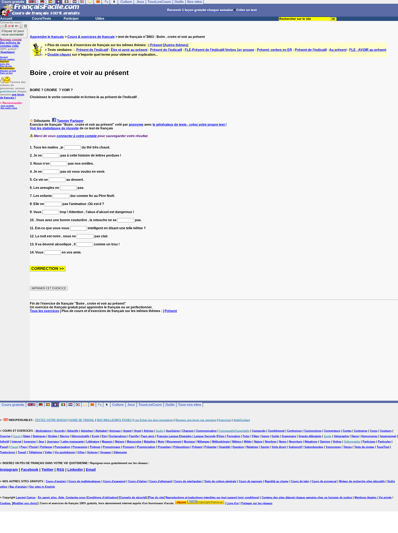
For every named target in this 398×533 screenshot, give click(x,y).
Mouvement (173, 441)
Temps (347, 447)
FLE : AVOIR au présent (367, 50)
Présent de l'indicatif (92, 50)
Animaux (115, 430)
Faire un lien (6, 73)
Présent (156, 45)
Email (91, 470)
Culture (118, 404)
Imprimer (4, 61)
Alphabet (101, 430)
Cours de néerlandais (188, 481)
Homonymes (369, 436)
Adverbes (87, 430)
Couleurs (386, 430)
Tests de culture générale (220, 481)
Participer (71, 18)
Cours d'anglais (56, 481)
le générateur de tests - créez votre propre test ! (190, 124)
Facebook (29, 470)
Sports (265, 447)
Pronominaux (111, 447)
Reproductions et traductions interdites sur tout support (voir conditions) (212, 497)
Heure (355, 436)
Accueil (6, 18)
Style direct (279, 447)
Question (238, 447)
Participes (369, 441)
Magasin (107, 441)
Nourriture (295, 441)
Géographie (341, 436)
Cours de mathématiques (84, 481)
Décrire (64, 436)
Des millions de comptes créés (11, 42)
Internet (16, 441)
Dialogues (39, 436)
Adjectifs (72, 430)
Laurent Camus (25, 497)
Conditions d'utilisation (102, 497)
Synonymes (333, 447)
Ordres (337, 441)
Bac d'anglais (18, 486)
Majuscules (134, 441)
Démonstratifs (80, 436)
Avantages (7, 52)
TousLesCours (150, 404)
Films (220, 436)
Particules (384, 441)
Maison (119, 441)
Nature (258, 441)
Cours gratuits (13, 404)
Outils (170, 404)
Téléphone (35, 452)
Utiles (99, 18)
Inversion (30, 441)
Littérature (92, 441)
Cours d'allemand (160, 481)
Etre (104, 436)
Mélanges (203, 441)
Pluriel (33, 447)
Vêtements (120, 452)
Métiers (236, 441)
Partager (77, 121)
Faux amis (147, 436)
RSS (60, 470)
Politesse (46, 447)
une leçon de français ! (12, 96)
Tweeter (63, 121)
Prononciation (146, 447)
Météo (248, 441)
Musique (189, 441)
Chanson (188, 430)
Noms (282, 441)
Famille (134, 436)
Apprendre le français (47, 37)
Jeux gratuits (7, 106)
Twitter (47, 470)
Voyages (105, 452)
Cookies (5, 503)
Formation (233, 436)
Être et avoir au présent (129, 50)
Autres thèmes (175, 45)
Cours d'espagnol (114, 481)
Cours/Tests (41, 18)
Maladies (149, 441)
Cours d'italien (137, 481)
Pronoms (129, 447)
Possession (80, 447)
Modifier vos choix (25, 503)
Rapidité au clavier (277, 481)
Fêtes (255, 436)
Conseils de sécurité (133, 497)
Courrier (5, 436)
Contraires (360, 430)
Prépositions (181, 447)
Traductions (7, 452)
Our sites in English (42, 486)
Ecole (95, 436)
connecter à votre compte (77, 136)
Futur (246, 436)
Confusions (294, 430)
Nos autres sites (9, 108)
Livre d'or (5, 64)
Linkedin (75, 470)
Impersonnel (388, 436)
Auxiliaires (173, 430)
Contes (347, 430)
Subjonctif (295, 447)
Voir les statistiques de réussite (54, 128)
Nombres (271, 441)
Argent (127, 430)
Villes (81, 452)
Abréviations (43, 430)
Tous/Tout (383, 447)
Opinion (325, 441)
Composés (259, 430)
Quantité (224, 447)
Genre (265, 436)
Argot (137, 430)
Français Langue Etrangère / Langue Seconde (186, 436)
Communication (206, 430)
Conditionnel (276, 430)
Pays (24, 447)
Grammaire (289, 436)
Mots (161, 441)
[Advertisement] (214, 353)
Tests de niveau (364, 447)
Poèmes (95, 447)
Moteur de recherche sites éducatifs (362, 481)
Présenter (210, 447)
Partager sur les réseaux (256, 503)
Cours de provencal (324, 481)
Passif (4, 447)
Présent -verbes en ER (274, 50)
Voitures (92, 452)
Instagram (9, 470)
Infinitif (4, 441)
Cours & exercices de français (91, 37)
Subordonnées (313, 447)
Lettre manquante (72, 441)
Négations (311, 441)
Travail (22, 452)
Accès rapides (7, 59)
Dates (26, 436)
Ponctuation (62, 447)
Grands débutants (309, 436)
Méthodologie (221, 441)
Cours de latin (300, 481)
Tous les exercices (44, 311)
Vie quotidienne (65, 452)
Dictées (52, 436)
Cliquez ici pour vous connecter (12, 32)
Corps (373, 430)
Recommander (7, 68)
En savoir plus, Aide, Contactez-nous (62, 497)
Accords (59, 430)
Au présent (338, 50)
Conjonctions (313, 430)
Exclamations (118, 436)
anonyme (136, 124)
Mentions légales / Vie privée (373, 497)
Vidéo (48, 452)
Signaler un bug (8, 71)
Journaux (53, 441)
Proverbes (164, 447)
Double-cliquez (59, 54)
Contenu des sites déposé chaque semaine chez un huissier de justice (307, 497)
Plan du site (6, 66)
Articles (148, 430)
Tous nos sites (189, 404)
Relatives (252, 447)
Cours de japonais (250, 481)
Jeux (131, 404)
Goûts (275, 436)
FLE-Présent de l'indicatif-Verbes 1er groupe (219, 50)
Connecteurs (332, 430)
